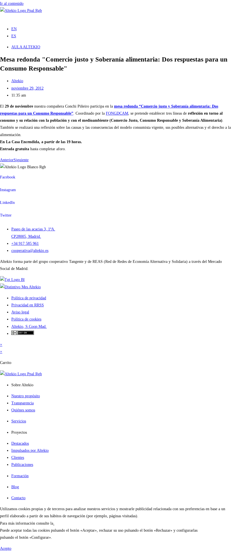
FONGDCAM (117, 113)
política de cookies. (69, 523)
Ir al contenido (11, 3)
